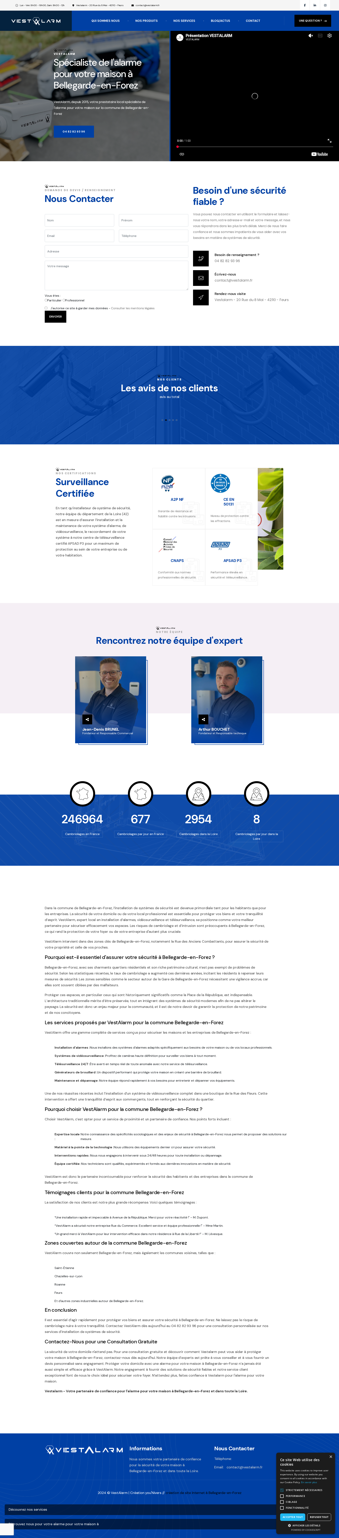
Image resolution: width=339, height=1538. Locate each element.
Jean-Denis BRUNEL (100, 729)
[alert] (305, 1493)
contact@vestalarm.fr (147, 5)
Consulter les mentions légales (133, 308)
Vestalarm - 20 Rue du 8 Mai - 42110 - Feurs (252, 299)
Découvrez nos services (28, 1509)
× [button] (330, 1456)
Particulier (54, 300)
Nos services (184, 21)
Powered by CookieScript (305, 1529)
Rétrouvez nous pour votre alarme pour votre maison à (54, 1524)
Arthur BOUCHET (214, 729)
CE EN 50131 (228, 502)
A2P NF (177, 499)
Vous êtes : (53, 296)
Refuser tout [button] (319, 1517)
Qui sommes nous (105, 21)
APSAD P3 (232, 560)
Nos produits (146, 21)
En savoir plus (309, 1482)
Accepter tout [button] (293, 1517)
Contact (253, 21)
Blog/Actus (220, 21)
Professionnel (74, 300)
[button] (305, 1525)
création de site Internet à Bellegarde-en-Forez (203, 1492)
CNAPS (177, 560)
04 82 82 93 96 (227, 260)
